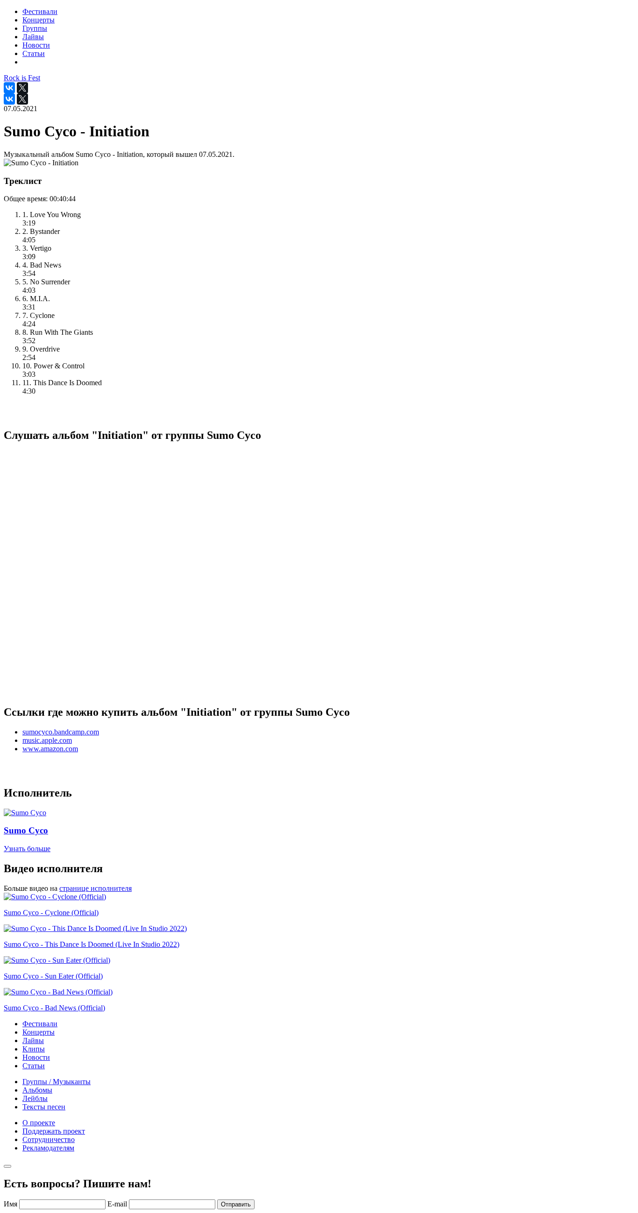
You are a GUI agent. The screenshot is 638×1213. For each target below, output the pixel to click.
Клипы (33, 1049)
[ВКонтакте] (9, 87)
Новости (36, 1057)
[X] (22, 87)
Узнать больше (27, 849)
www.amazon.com (50, 749)
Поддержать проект (53, 1131)
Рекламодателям (48, 1148)
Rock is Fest (22, 78)
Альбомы (37, 1090)
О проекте (38, 1123)
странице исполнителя (95, 888)
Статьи (33, 1066)
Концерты (38, 1032)
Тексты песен (43, 1107)
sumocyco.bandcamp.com (60, 732)
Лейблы (35, 1098)
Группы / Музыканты (56, 1082)
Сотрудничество (48, 1139)
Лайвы (33, 1040)
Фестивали (39, 1024)
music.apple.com (47, 740)
